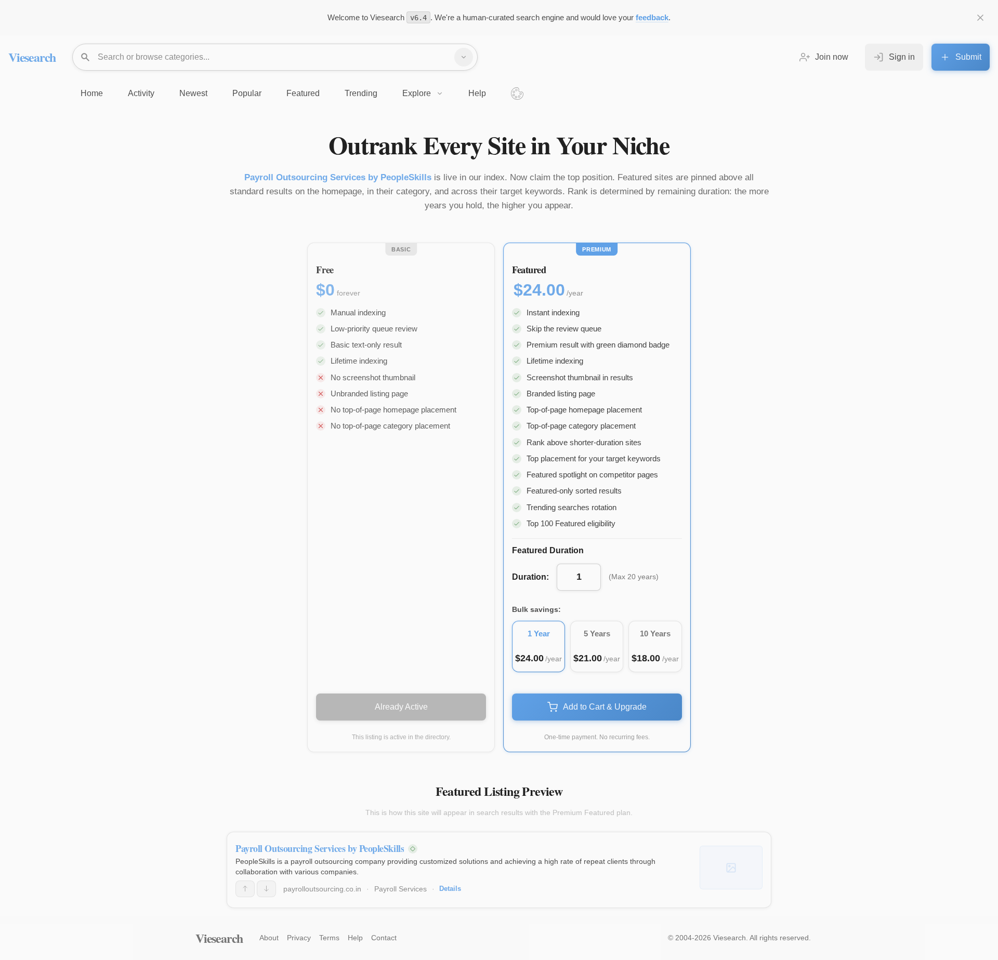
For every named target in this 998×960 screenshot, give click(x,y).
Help (355, 938)
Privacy (299, 938)
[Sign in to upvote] (245, 889)
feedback (652, 17)
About (269, 938)
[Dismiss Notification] (980, 17)
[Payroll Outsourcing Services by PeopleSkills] (731, 867)
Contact (384, 938)
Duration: (530, 576)
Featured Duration (548, 550)
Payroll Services (400, 889)
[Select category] (463, 57)
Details (450, 888)
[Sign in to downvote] (266, 889)
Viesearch (32, 57)
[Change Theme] (517, 93)
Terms (329, 938)
